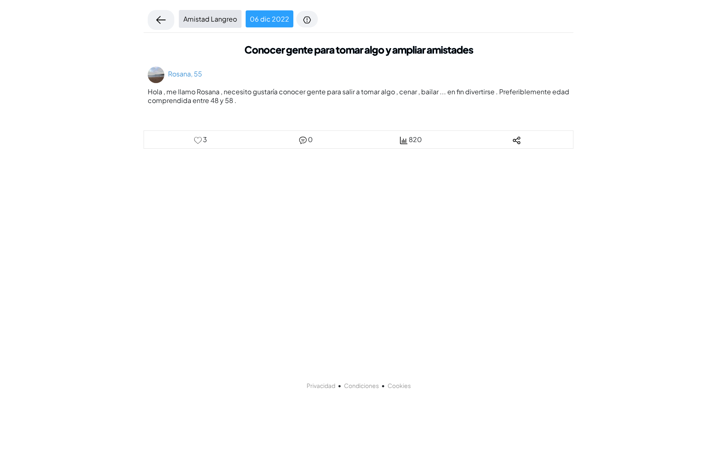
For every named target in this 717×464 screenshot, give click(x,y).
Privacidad (321, 385)
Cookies (399, 385)
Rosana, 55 (183, 73)
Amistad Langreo (210, 19)
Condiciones (361, 385)
